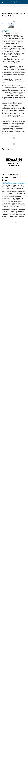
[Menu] (2, 2)
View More (21, 216)
